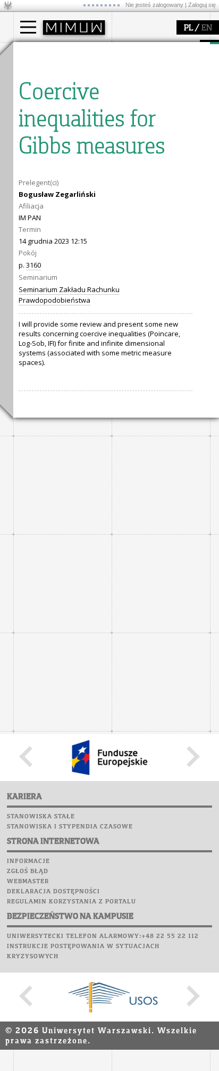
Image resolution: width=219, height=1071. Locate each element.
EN (206, 28)
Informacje (28, 861)
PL (188, 28)
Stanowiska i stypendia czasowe (70, 827)
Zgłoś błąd (27, 871)
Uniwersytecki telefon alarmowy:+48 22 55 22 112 (103, 936)
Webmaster (28, 881)
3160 (33, 265)
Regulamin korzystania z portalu (71, 902)
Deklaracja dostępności (53, 892)
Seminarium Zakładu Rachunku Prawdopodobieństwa (69, 295)
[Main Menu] (28, 27)
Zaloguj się (202, 5)
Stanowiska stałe (41, 816)
